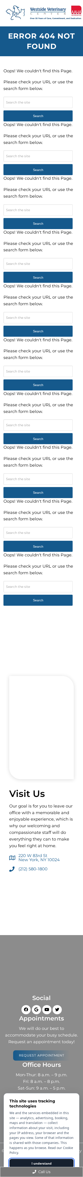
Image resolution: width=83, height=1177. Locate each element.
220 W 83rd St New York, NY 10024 (39, 858)
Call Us (43, 1172)
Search (38, 600)
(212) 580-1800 (32, 869)
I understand (42, 1163)
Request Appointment (41, 1055)
